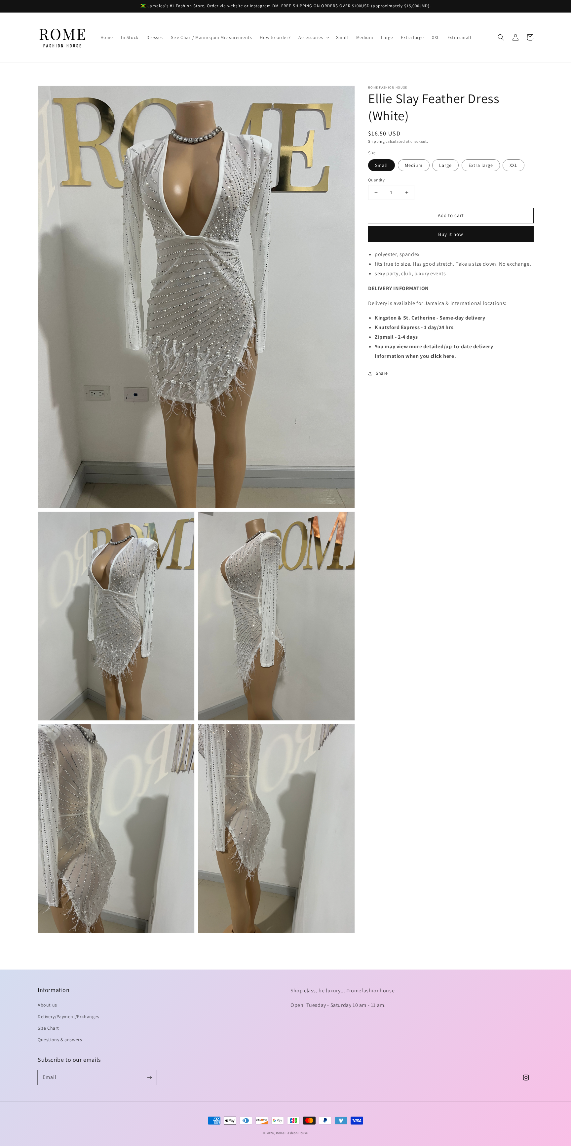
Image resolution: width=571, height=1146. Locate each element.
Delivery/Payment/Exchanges (68, 1016)
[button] (313, 37)
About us (47, 1005)
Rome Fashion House (292, 1133)
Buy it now (450, 234)
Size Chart (48, 1028)
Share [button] (382, 373)
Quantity (376, 180)
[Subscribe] (149, 1077)
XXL (513, 165)
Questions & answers (60, 1040)
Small (381, 165)
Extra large (481, 165)
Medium (414, 165)
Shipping (376, 141)
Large (445, 165)
